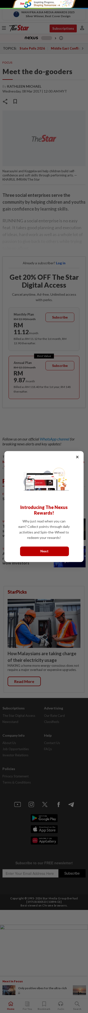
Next (44, 551)
